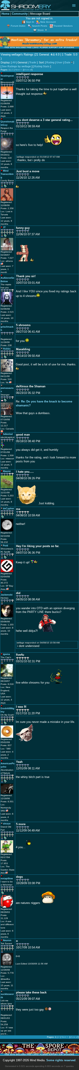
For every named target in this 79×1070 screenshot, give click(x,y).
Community (20, 13)
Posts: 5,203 (7, 495)
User (59, 62)
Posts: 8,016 (7, 684)
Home (5, 13)
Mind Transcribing (7, 174)
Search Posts (39, 26)
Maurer (7, 471)
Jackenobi (7, 594)
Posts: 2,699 (7, 106)
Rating (50, 62)
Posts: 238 (6, 345)
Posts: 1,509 (7, 455)
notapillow (7, 878)
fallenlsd (8, 434)
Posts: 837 (6, 745)
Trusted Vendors (63, 26)
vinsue (7, 823)
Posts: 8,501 (7, 801)
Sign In (30, 22)
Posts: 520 (6, 379)
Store (41, 30)
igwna (6, 654)
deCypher (8, 508)
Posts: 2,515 (7, 312)
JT (4, 227)
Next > (18, 69)
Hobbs (7, 348)
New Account (48, 22)
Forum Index (18, 26)
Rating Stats (42, 66)
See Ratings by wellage (16, 66)
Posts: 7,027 (7, 258)
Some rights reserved (60, 1060)
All (14, 62)
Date (67, 62)
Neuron (7, 940)
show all (28, 69)
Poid (5, 545)
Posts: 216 (6, 158)
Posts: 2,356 (7, 208)
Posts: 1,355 (7, 624)
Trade (32, 62)
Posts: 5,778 (7, 973)
